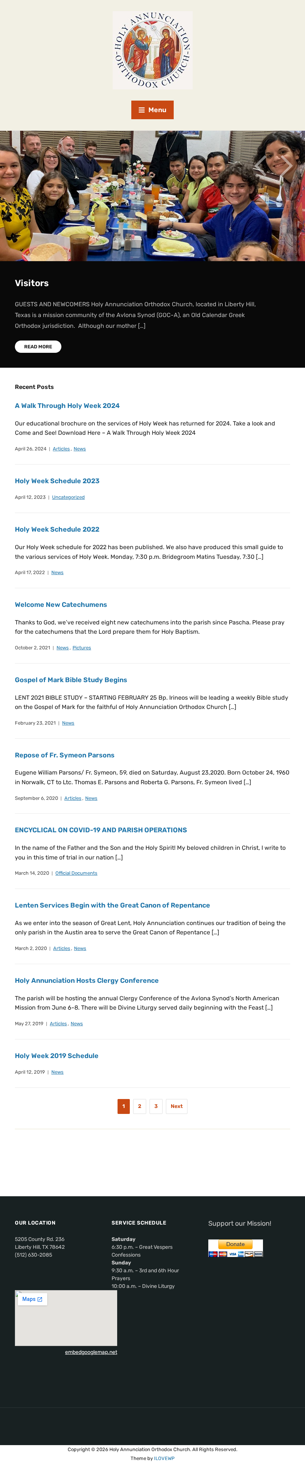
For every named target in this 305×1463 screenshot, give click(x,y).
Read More (38, 346)
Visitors (32, 283)
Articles (61, 449)
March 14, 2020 (32, 873)
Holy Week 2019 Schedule (57, 1056)
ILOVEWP (164, 1458)
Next (286, 166)
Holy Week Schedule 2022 (57, 529)
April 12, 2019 (30, 1072)
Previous (260, 166)
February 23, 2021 (35, 723)
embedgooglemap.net (91, 1352)
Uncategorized (68, 497)
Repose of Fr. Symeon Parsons (65, 755)
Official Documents (76, 873)
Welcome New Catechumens (61, 605)
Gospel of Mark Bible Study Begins (71, 680)
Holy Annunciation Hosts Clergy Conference (87, 980)
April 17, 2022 (30, 572)
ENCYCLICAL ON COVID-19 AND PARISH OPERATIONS (101, 830)
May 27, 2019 (29, 1023)
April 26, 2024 (30, 449)
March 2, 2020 (31, 948)
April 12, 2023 (30, 497)
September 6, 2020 (36, 798)
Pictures (82, 647)
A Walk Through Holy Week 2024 (67, 406)
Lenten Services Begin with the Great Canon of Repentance (112, 905)
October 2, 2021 (32, 647)
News (80, 449)
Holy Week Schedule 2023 (57, 481)
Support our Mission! (239, 1223)
